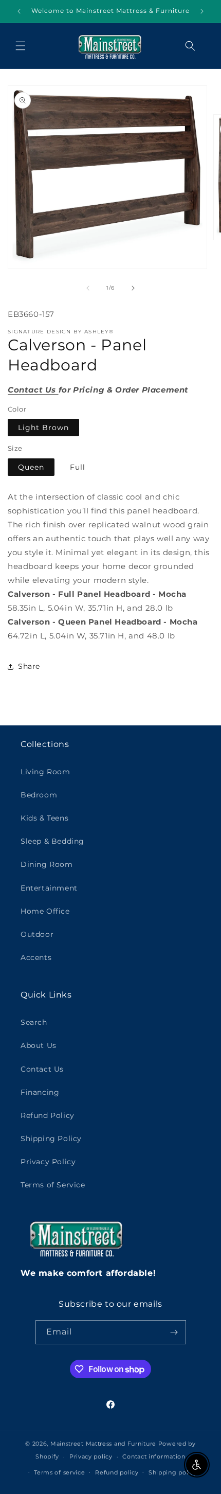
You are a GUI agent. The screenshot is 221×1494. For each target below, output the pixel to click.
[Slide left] (88, 288)
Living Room (45, 771)
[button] (20, 45)
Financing (40, 1092)
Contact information (153, 1456)
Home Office (45, 911)
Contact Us (42, 1069)
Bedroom (39, 794)
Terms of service (59, 1472)
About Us (39, 1045)
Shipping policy (173, 1472)
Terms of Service (53, 1184)
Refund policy (116, 1472)
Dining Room (47, 864)
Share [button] (29, 666)
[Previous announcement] (19, 11)
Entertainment (49, 888)
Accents (36, 957)
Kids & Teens (44, 818)
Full (77, 467)
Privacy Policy (48, 1161)
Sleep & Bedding (52, 841)
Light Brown (43, 427)
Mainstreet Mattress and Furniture (103, 1443)
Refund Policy (48, 1115)
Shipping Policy (51, 1138)
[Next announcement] (202, 11)
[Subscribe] (174, 1332)
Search (34, 1022)
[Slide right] (133, 288)
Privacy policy (91, 1456)
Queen (31, 467)
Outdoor (37, 934)
